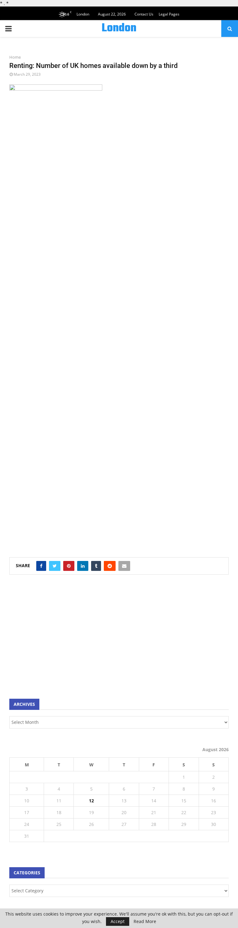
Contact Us (143, 14)
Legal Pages (169, 14)
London (119, 28)
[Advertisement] (55, 640)
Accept (118, 921)
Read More (145, 921)
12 (91, 801)
